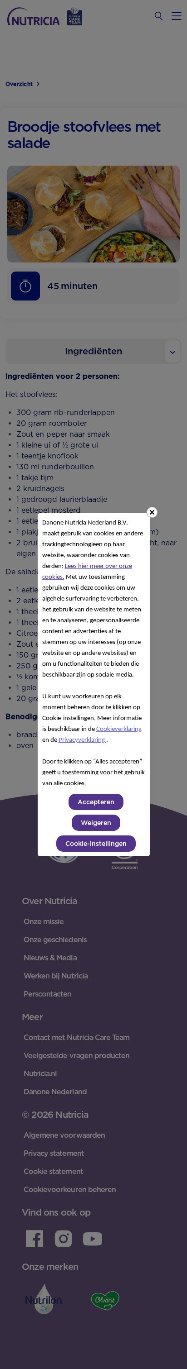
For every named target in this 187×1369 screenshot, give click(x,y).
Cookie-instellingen (96, 843)
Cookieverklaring (119, 729)
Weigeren (96, 822)
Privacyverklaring (82, 740)
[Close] (152, 512)
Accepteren (96, 802)
